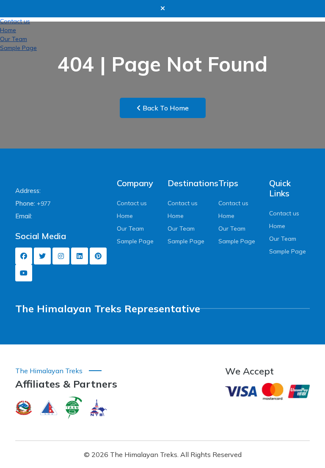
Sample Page (135, 241)
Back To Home (165, 108)
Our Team (130, 228)
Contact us (132, 203)
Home (125, 216)
